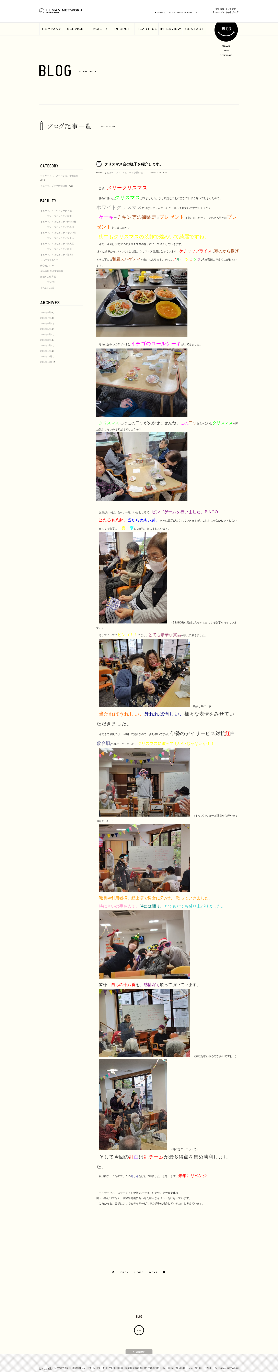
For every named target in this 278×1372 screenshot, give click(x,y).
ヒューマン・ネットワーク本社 (56, 210)
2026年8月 (45, 312)
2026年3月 (45, 340)
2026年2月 (45, 345)
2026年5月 (45, 329)
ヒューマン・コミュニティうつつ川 (58, 232)
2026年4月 (45, 334)
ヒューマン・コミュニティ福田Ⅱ (57, 254)
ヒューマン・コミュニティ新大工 (57, 243)
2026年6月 (45, 323)
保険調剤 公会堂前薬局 (51, 271)
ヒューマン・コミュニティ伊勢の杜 (58, 221)
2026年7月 (45, 318)
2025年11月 (46, 362)
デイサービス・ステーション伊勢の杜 (59, 176)
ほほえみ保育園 (48, 276)
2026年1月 (45, 351)
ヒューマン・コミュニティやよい (57, 238)
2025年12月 (46, 356)
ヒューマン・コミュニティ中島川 (57, 227)
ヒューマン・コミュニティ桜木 (56, 216)
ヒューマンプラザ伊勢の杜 (53, 186)
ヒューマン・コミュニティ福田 (56, 249)
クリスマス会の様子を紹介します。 (133, 164)
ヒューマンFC (47, 282)
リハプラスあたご (49, 260)
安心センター (47, 265)
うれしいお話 (47, 287)
